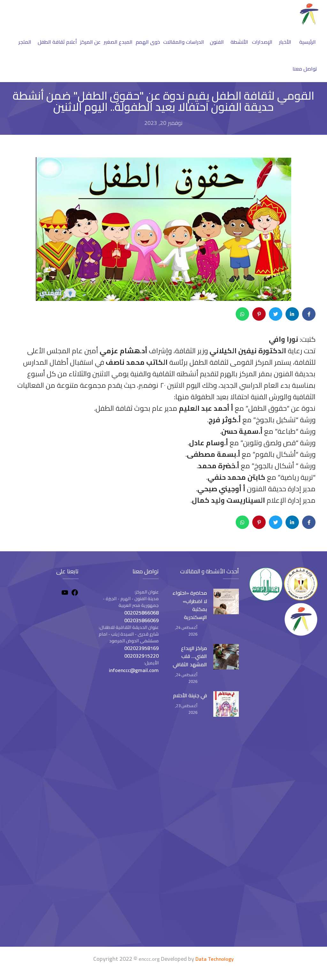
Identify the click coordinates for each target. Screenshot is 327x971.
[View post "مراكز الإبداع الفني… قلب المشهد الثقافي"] (226, 656)
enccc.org (149, 959)
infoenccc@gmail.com (134, 670)
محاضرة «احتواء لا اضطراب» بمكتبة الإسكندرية (189, 605)
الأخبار (285, 42)
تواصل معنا (305, 68)
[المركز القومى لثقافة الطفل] (309, 22)
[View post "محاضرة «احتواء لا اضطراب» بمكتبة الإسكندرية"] (226, 601)
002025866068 (141, 612)
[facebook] (75, 593)
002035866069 (141, 620)
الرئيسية (307, 42)
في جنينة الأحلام (190, 695)
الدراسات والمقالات (183, 42)
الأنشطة (239, 42)
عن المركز (90, 42)
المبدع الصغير (118, 42)
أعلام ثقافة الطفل (57, 42)
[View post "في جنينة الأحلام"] (226, 704)
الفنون (217, 42)
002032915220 (141, 656)
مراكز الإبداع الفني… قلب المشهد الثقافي (190, 656)
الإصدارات (262, 42)
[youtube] (65, 593)
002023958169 (141, 648)
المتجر (25, 42)
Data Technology (214, 959)
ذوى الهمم (148, 42)
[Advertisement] (43, 835)
